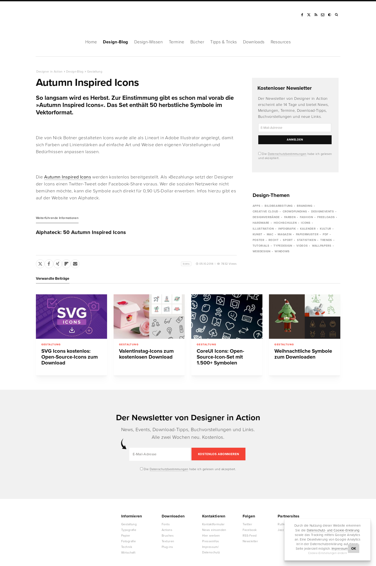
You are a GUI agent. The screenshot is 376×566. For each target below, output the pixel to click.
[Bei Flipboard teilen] (66, 263)
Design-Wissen (148, 42)
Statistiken (306, 240)
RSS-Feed (250, 535)
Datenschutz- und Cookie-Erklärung (333, 530)
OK (353, 548)
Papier (125, 535)
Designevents (322, 211)
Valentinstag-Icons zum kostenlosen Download (146, 354)
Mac (270, 234)
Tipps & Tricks (223, 42)
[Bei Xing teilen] (58, 263)
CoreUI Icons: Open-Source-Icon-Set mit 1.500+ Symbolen (220, 357)
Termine (176, 42)
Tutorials (261, 245)
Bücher (197, 42)
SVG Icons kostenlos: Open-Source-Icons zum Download (69, 357)
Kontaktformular (213, 524)
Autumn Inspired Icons (67, 177)
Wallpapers (321, 245)
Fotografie (128, 541)
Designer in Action (58, 15)
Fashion (306, 217)
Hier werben (211, 535)
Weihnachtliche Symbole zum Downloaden (303, 354)
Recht (274, 240)
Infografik (287, 228)
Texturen (168, 541)
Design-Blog (115, 42)
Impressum (340, 549)
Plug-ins (167, 547)
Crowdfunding (295, 211)
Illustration (263, 228)
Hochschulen (285, 223)
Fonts (166, 524)
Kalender (308, 228)
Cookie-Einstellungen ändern (327, 553)
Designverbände (266, 217)
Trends (326, 240)
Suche (337, 15)
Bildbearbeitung (279, 206)
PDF (325, 234)
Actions (167, 530)
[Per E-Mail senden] (75, 263)
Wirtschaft (128, 552)
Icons (186, 264)
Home (91, 42)
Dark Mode (330, 15)
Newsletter (250, 541)
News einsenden (214, 530)
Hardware (261, 223)
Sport (288, 240)
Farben (290, 217)
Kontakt (323, 15)
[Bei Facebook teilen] (49, 263)
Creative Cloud (265, 211)
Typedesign (283, 245)
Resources (281, 42)
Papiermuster (307, 234)
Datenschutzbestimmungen (287, 154)
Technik (126, 547)
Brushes (168, 535)
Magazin (285, 234)
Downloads (254, 42)
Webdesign (261, 251)
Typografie (128, 530)
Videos (302, 245)
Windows (282, 251)
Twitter (247, 524)
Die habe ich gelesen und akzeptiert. (189, 469)
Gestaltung (94, 71)
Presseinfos (210, 541)
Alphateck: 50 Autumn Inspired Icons (81, 232)
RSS (316, 15)
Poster (258, 240)
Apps (256, 206)
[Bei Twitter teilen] (40, 263)
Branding (304, 206)
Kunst (257, 234)
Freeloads (326, 217)
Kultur (325, 228)
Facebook (302, 15)
